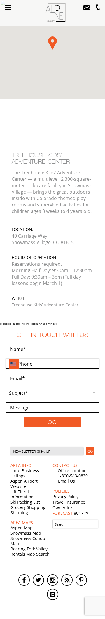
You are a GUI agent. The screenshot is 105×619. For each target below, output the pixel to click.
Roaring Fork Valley (29, 549)
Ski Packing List (25, 502)
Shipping (19, 512)
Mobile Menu (8, 7)
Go (52, 422)
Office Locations (73, 470)
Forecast (68, 513)
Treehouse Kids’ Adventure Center (45, 304)
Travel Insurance (68, 502)
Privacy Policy (65, 496)
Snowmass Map (25, 533)
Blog (52, 594)
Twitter (38, 580)
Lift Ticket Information (22, 494)
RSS (67, 580)
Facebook (24, 580)
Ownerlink (62, 507)
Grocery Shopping (28, 507)
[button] (52, 43)
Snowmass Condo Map (27, 540)
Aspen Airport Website (24, 483)
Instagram (52, 580)
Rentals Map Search (30, 554)
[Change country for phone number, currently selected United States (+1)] (14, 364)
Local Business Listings (24, 473)
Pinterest (81, 580)
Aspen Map (21, 528)
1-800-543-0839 (73, 476)
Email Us (66, 481)
